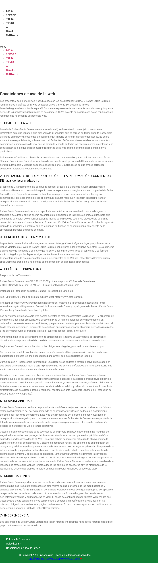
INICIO (9, 11)
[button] (6, 47)
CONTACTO (12, 34)
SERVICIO (11, 15)
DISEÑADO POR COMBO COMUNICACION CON (55, 558)
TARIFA (10, 19)
